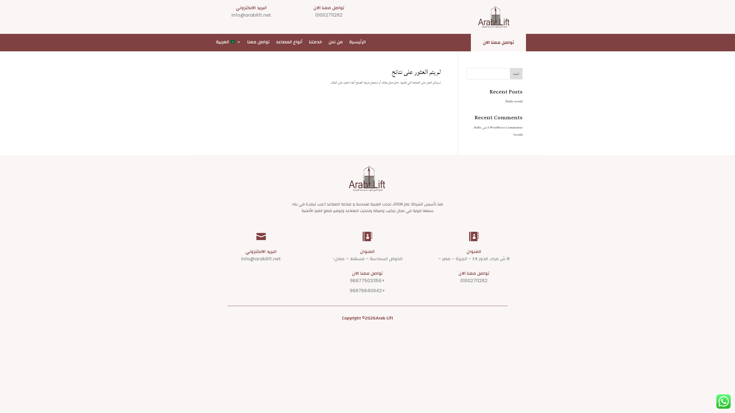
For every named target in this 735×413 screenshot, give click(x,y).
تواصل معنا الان (498, 42)
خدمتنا (315, 42)
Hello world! (514, 101)
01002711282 (329, 15)
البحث (516, 74)
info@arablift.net (251, 15)
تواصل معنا (258, 42)
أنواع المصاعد (289, 42)
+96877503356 (367, 280)
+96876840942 (367, 290)
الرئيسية (357, 42)
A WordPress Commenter (505, 127)
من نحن (335, 42)
